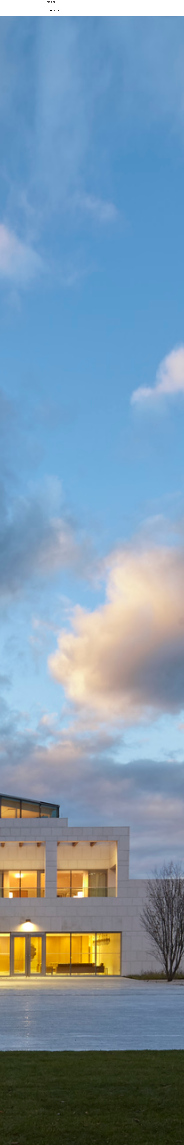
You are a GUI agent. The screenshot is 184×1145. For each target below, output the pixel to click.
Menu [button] (135, 2)
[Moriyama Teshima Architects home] (50, 2)
